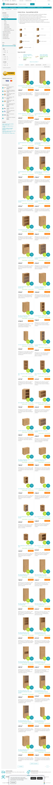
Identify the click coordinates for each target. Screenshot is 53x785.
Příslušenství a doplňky (7, 28)
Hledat (32, 4)
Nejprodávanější (38, 64)
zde (22, 779)
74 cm (6, 56)
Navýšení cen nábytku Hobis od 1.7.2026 (7, 126)
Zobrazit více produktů (34, 61)
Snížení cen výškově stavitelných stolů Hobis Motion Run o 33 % (8, 131)
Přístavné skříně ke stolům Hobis (9, 30)
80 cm (6, 52)
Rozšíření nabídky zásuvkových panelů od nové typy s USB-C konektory (7, 129)
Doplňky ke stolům (6, 34)
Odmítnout (33, 778)
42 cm (6, 65)
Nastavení (13, 782)
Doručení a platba (28, 0)
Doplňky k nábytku (6, 35)
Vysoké (5, 23)
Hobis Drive (5, 19)
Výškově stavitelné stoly (7, 33)
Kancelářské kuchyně (6, 38)
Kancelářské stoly (5, 14)
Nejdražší (32, 64)
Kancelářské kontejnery (6, 31)
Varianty (31, 89)
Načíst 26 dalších (34, 763)
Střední (5, 21)
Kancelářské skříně (6, 16)
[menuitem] (5, 7)
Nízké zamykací (6, 24)
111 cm (6, 58)
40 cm (6, 50)
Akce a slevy (21, 0)
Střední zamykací (7, 26)
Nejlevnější (27, 64)
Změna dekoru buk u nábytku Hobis (8, 133)
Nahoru (21, 766)
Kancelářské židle (5, 37)
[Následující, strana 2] (47, 766)
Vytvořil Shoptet (48, 782)
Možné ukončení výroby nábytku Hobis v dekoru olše (8, 124)
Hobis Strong (6, 17)
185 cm (6, 59)
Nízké (5, 20)
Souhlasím (40, 778)
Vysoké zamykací (7, 27)
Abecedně (44, 64)
